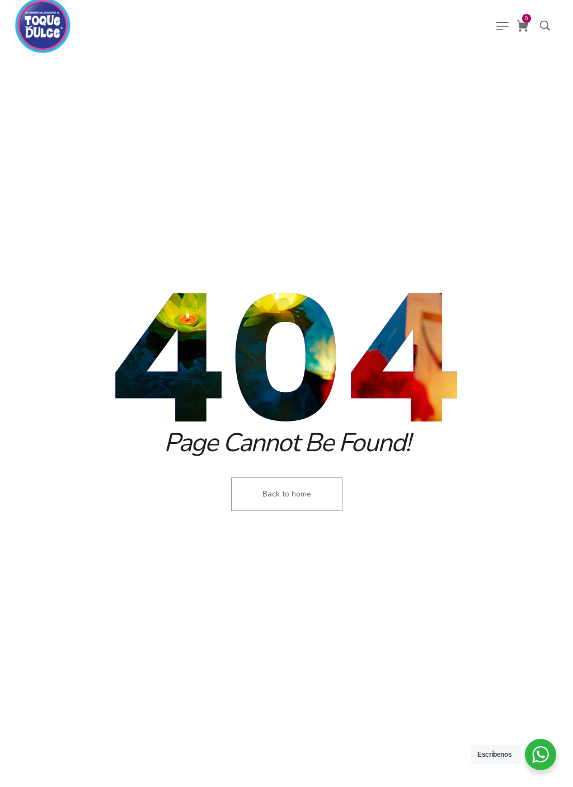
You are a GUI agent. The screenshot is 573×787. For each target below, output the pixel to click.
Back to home (286, 494)
